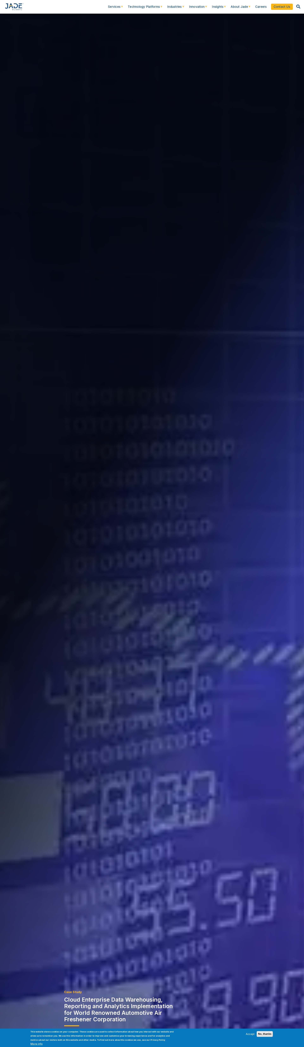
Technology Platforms (142, 8)
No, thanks (265, 1034)
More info (36, 1043)
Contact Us (282, 7)
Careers (261, 7)
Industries (172, 8)
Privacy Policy (157, 1040)
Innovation (195, 8)
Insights (215, 8)
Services (112, 8)
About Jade (237, 8)
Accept (250, 1034)
